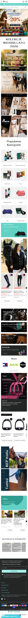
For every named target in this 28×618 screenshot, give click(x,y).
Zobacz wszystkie (14, 370)
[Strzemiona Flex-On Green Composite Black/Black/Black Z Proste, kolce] (20, 424)
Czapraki (21, 202)
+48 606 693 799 (4, 603)
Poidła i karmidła (20, 220)
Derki (7, 220)
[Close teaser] (20, 615)
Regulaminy (5, 585)
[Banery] (5, 364)
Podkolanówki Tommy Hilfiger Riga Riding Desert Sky (6, 291)
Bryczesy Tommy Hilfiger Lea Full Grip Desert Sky (19, 291)
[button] (1, 1)
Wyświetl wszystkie (6, 414)
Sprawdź (5, 409)
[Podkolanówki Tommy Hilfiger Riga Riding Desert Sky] (7, 281)
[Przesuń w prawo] (26, 288)
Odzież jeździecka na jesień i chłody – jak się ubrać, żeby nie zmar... (6, 521)
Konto (3, 582)
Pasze (20, 183)
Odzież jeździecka (7, 202)
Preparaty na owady (7, 165)
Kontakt (3, 587)
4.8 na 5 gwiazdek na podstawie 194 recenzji (14, 614)
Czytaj (10, 530)
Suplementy (7, 183)
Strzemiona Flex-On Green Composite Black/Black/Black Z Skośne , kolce (6, 434)
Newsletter (4, 590)
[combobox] (14, 7)
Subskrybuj (14, 571)
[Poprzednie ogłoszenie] (1, 4)
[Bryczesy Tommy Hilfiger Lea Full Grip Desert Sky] (20, 281)
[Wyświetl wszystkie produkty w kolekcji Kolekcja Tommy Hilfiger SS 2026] (14, 256)
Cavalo (6, 609)
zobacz (6, 506)
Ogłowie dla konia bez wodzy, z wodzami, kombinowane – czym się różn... (19, 521)
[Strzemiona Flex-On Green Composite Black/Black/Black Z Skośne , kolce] (7, 424)
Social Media (5, 592)
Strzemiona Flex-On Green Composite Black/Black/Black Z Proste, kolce (19, 434)
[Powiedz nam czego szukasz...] (25, 7)
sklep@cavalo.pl (24, 603)
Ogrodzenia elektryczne (20, 165)
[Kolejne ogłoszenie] (25, 4)
